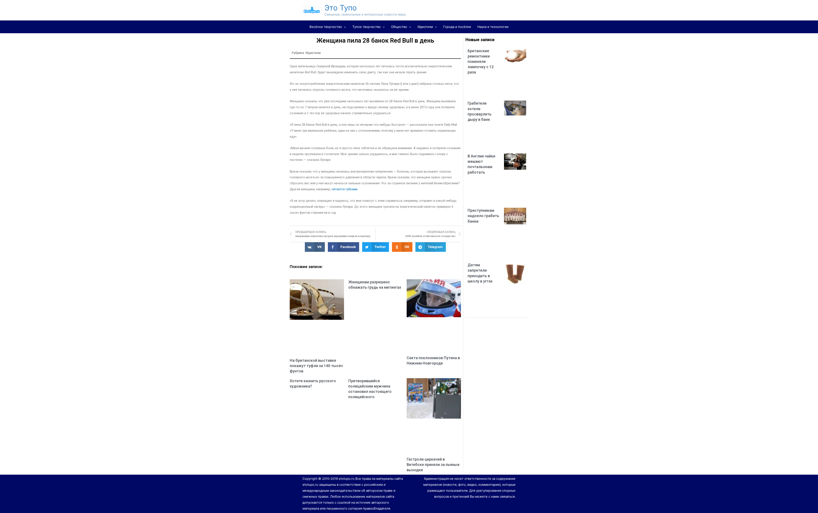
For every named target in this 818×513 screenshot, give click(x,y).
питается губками (344, 189)
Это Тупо (340, 7)
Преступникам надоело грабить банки (483, 215)
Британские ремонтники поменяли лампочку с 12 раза (481, 62)
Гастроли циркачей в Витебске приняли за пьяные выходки (433, 464)
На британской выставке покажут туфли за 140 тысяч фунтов (316, 365)
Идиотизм (313, 53)
